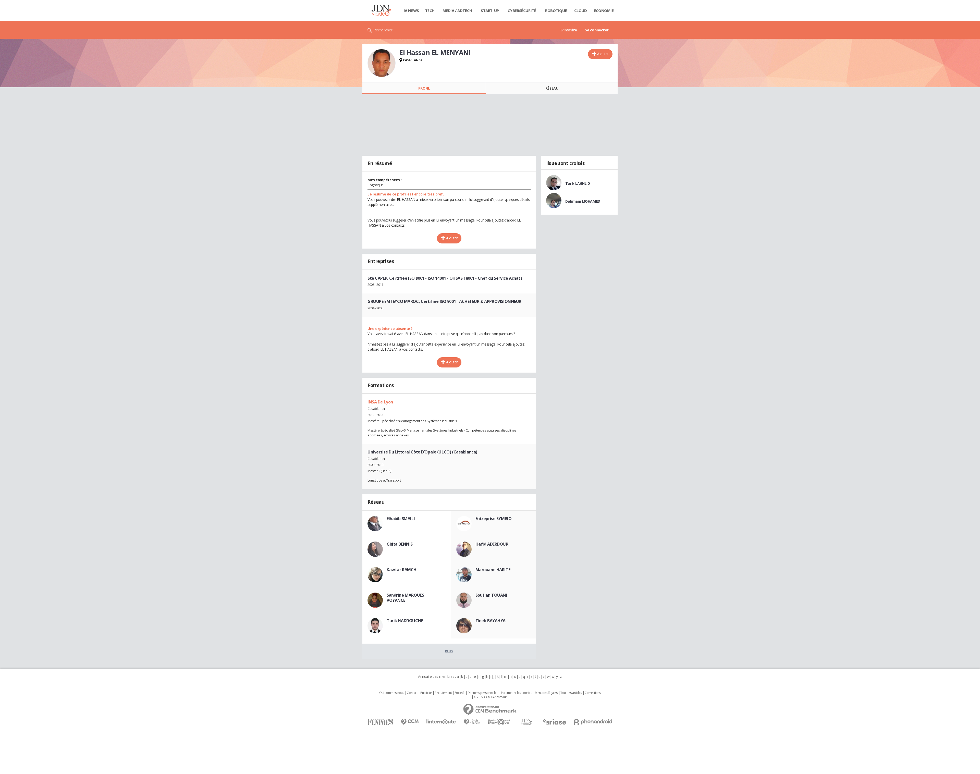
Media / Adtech (457, 10)
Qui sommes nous (391, 693)
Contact (412, 693)
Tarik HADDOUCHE (405, 620)
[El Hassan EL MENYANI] (382, 63)
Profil (424, 88)
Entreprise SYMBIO (493, 518)
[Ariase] (554, 721)
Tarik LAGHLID (577, 183)
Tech (430, 10)
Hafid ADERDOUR (491, 544)
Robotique (556, 10)
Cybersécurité (522, 10)
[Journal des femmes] (380, 722)
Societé (459, 693)
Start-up (490, 10)
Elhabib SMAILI (401, 518)
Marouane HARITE (492, 569)
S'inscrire (568, 29)
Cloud (580, 10)
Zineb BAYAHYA (490, 620)
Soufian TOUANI (491, 595)
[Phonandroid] (593, 722)
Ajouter (603, 53)
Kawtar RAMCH (401, 569)
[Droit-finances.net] (472, 722)
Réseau (551, 88)
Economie (604, 10)
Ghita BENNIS (400, 544)
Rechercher (383, 29)
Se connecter (597, 29)
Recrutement (443, 693)
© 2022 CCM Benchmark (490, 697)
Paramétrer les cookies (516, 693)
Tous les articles (571, 693)
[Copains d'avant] (499, 722)
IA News (411, 10)
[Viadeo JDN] (526, 722)
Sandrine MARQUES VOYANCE (405, 597)
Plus (449, 651)
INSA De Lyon (380, 402)
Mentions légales (546, 693)
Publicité (426, 693)
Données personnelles (483, 693)
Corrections (593, 693)
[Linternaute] (441, 721)
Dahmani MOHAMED (582, 201)
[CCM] (410, 722)
